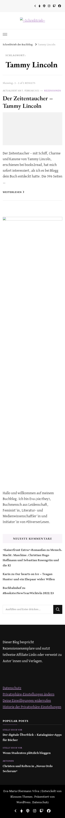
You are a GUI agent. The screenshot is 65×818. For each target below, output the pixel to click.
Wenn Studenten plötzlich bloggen (27, 753)
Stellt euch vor (12, 730)
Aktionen (8, 761)
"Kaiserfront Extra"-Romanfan (24, 550)
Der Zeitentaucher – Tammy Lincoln (28, 102)
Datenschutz (12, 688)
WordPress (23, 802)
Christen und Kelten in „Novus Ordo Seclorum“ (28, 769)
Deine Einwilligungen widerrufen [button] (27, 700)
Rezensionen (52, 91)
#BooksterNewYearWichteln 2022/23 (28, 593)
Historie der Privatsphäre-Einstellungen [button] (32, 707)
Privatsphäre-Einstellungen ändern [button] (28, 694)
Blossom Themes (21, 796)
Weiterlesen (12, 192)
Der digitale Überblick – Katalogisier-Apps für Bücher (32, 737)
